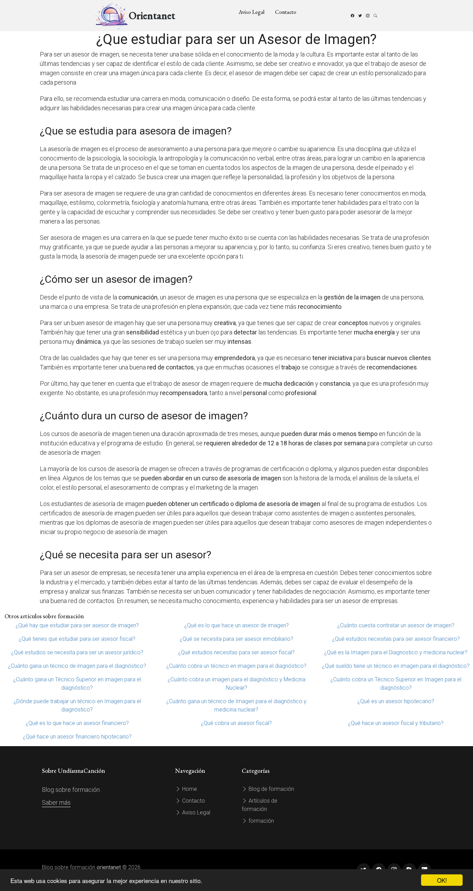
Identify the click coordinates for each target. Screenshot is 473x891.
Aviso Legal (252, 12)
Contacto (285, 12)
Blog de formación (270, 789)
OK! (442, 880)
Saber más (56, 802)
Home (189, 789)
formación (260, 821)
